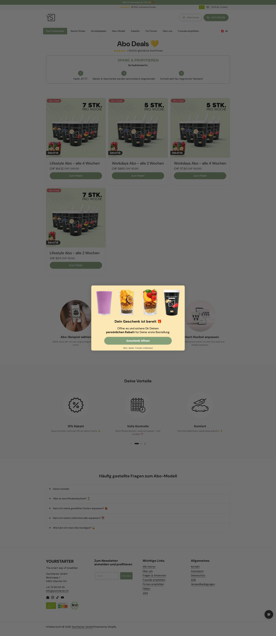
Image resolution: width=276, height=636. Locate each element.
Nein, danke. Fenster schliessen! (138, 348)
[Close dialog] (182, 288)
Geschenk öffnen (138, 340)
